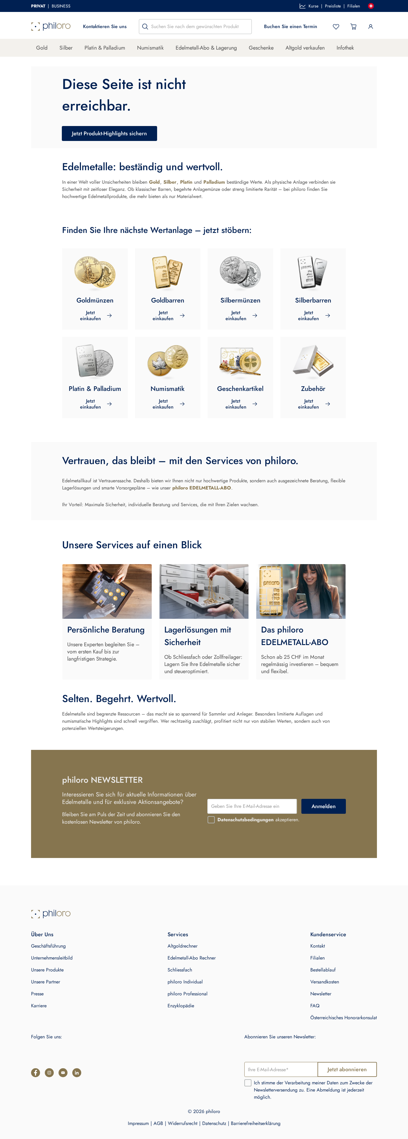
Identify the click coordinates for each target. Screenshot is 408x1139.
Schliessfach (180, 969)
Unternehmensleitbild (52, 957)
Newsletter (320, 993)
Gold (41, 48)
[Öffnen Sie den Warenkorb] (353, 26)
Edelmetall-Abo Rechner (192, 957)
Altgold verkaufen (305, 48)
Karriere (39, 1005)
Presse (37, 993)
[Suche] (145, 26)
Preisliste (333, 6)
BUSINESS (61, 6)
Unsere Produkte (47, 969)
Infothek (345, 48)
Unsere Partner (45, 981)
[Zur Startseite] (51, 26)
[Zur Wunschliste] (336, 26)
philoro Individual (185, 981)
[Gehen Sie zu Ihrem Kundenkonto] (370, 26)
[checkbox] (211, 819)
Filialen (353, 6)
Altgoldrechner (182, 945)
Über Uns (42, 934)
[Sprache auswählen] (371, 6)
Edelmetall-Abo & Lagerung (206, 48)
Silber (66, 48)
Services (178, 934)
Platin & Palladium (105, 48)
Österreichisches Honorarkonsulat (343, 1017)
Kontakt (317, 945)
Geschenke (261, 48)
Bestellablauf (323, 969)
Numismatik (150, 48)
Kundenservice (328, 934)
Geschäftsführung (48, 945)
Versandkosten (324, 981)
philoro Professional (188, 993)
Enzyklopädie (181, 1005)
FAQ (315, 1005)
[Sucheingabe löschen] (245, 26)
